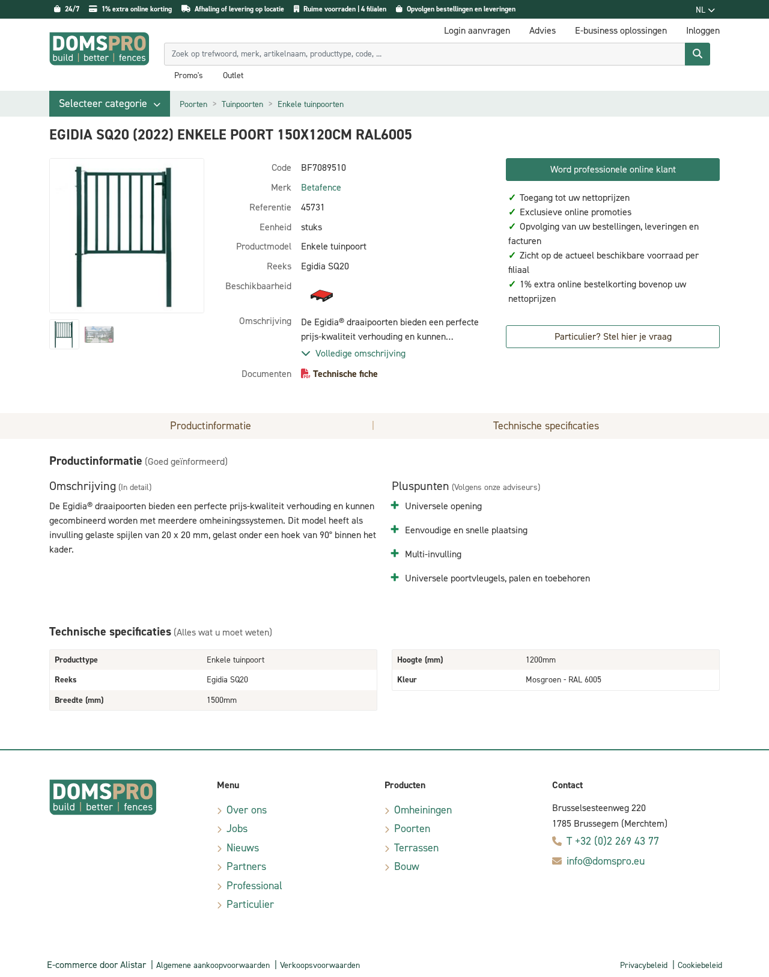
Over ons (246, 810)
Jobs (237, 828)
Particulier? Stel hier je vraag (613, 336)
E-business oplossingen (621, 30)
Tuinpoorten (242, 104)
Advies (542, 30)
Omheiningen (423, 810)
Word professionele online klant (613, 169)
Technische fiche (345, 373)
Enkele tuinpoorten (311, 104)
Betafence (321, 187)
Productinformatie (210, 425)
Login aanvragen (477, 30)
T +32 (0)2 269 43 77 (613, 841)
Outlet (233, 75)
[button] (109, 104)
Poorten (193, 104)
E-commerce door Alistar (96, 964)
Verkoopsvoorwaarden (320, 965)
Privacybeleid (643, 965)
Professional (254, 885)
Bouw (406, 866)
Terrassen (416, 848)
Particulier (250, 904)
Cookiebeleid (700, 965)
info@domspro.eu (606, 861)
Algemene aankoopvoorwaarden (213, 965)
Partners (246, 866)
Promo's (188, 75)
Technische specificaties (546, 425)
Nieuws (242, 848)
